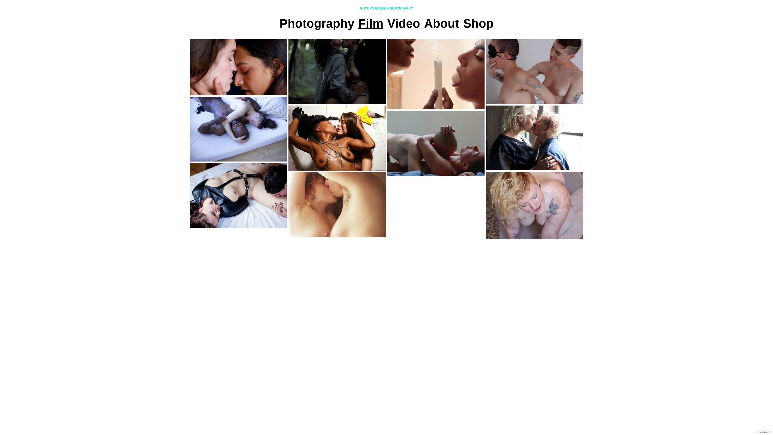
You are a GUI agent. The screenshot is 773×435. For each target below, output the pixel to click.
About (441, 23)
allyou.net (766, 432)
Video (403, 23)
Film (370, 23)
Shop (478, 23)
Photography (317, 23)
